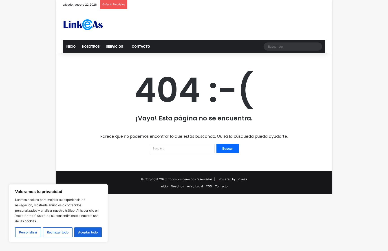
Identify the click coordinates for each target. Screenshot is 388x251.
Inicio (164, 186)
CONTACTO (141, 46)
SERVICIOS (114, 46)
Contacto (221, 186)
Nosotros (177, 186)
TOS (209, 186)
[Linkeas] (83, 24)
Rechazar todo (57, 232)
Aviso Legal (195, 186)
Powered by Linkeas (233, 179)
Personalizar (28, 232)
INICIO (71, 46)
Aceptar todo (88, 232)
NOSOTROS (91, 46)
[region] (58, 213)
